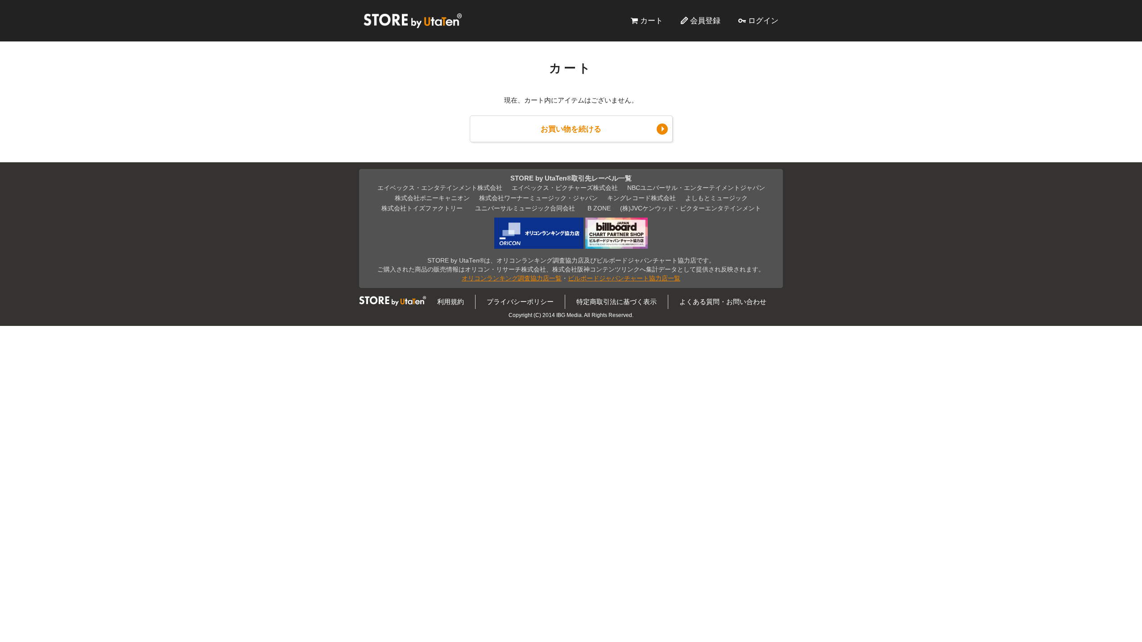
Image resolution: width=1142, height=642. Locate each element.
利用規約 (450, 301)
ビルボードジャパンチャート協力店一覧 (624, 278)
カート (651, 20)
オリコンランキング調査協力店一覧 (512, 278)
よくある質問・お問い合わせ (722, 301)
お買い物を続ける (571, 129)
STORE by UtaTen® (413, 20)
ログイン (763, 20)
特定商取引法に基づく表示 (616, 301)
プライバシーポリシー (520, 301)
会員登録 (705, 20)
